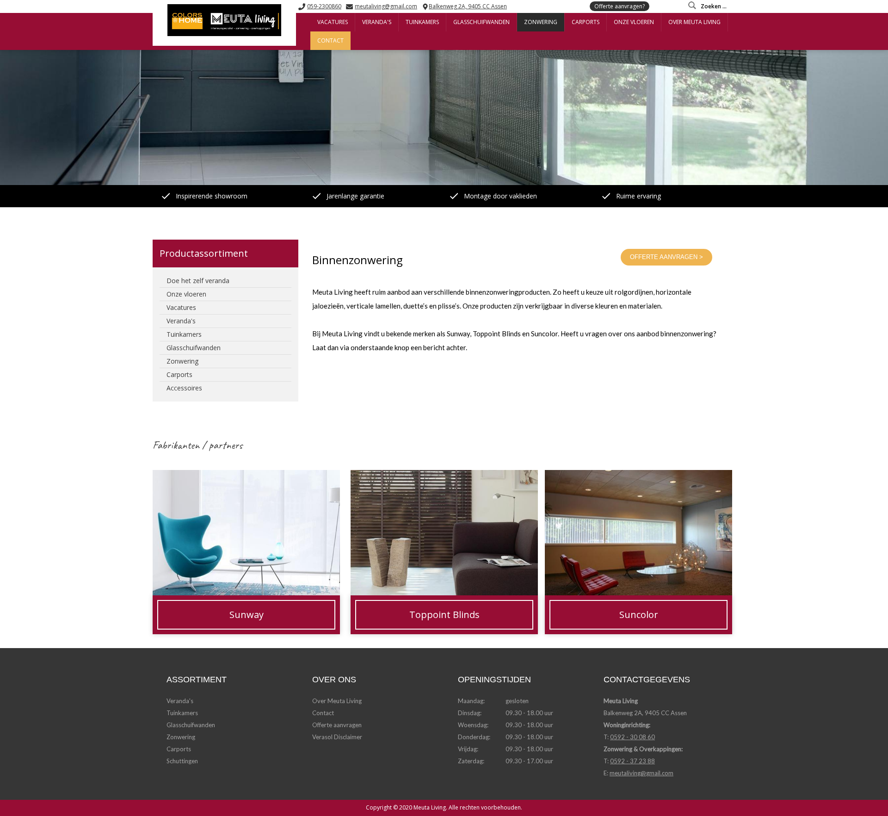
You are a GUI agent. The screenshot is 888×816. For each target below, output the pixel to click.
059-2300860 (324, 6)
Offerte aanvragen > (666, 256)
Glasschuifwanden (190, 725)
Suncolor (558, 476)
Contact (323, 713)
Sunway (164, 476)
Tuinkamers (182, 713)
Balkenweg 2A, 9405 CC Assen (468, 6)
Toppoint (364, 476)
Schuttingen (182, 761)
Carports (178, 749)
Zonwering (180, 737)
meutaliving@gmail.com (386, 6)
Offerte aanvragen (337, 725)
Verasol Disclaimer (337, 737)
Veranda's (179, 701)
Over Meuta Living (337, 701)
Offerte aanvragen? (619, 6)
